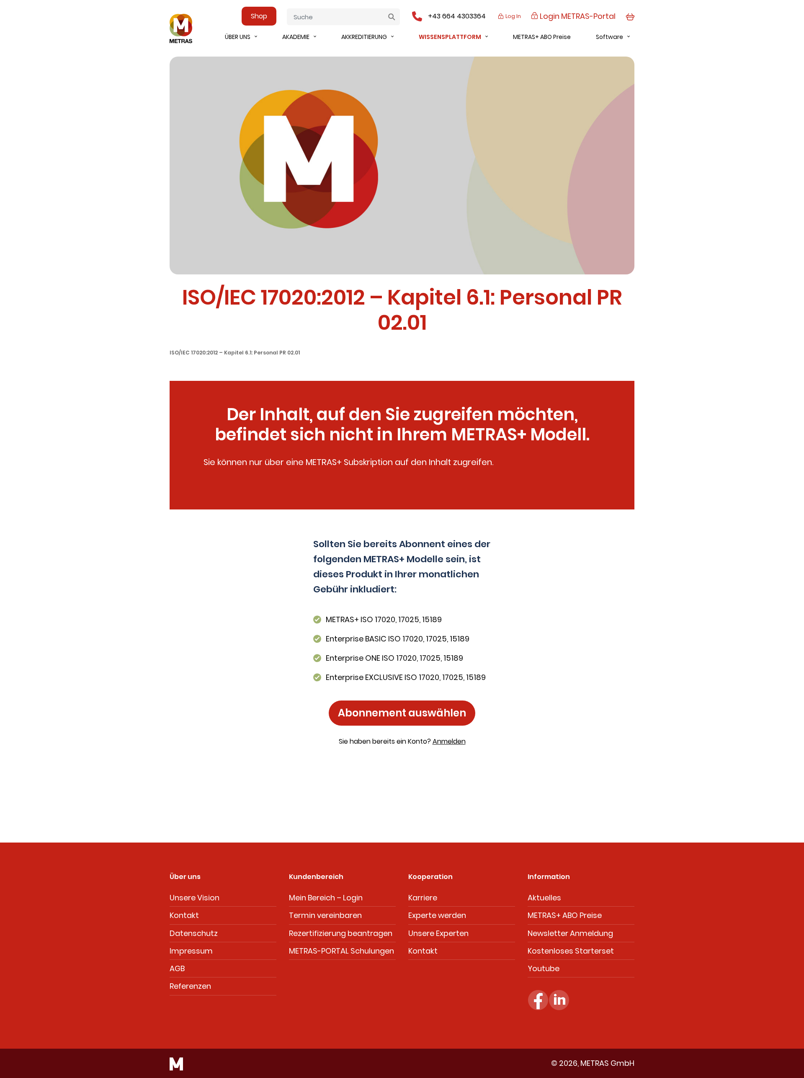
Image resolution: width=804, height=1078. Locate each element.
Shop (259, 16)
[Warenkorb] (630, 16)
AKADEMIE (295, 37)
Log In (512, 16)
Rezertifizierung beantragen (340, 933)
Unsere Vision (194, 897)
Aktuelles (544, 897)
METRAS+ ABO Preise (542, 37)
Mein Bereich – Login (326, 897)
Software (609, 37)
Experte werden (437, 915)
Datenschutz (194, 933)
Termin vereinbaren (325, 915)
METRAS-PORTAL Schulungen (341, 951)
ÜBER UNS (237, 37)
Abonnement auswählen (402, 713)
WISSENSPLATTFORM (450, 37)
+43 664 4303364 (457, 16)
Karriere (422, 897)
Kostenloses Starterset (571, 951)
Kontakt (184, 915)
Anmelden (449, 741)
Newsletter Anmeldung (570, 933)
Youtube (543, 968)
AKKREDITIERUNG (364, 37)
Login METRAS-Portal (577, 16)
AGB (177, 968)
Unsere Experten (438, 933)
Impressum (191, 951)
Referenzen (190, 986)
